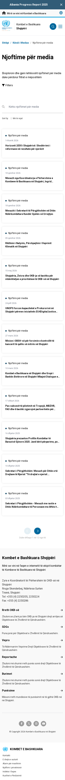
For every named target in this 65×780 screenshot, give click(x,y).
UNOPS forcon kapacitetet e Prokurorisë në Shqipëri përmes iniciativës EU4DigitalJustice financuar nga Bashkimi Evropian (30, 311)
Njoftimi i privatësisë (12, 767)
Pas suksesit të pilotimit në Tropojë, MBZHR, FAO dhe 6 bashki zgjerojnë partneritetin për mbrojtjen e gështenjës (30, 409)
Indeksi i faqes (9, 771)
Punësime (8, 690)
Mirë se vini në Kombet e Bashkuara (26, 13)
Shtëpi (5, 42)
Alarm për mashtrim (12, 763)
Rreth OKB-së (10, 610)
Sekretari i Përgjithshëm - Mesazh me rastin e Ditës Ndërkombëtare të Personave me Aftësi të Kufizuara (31, 507)
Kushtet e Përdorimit (12, 775)
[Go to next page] (37, 531)
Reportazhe (9, 657)
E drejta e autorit (10, 759)
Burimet (7, 673)
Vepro (6, 640)
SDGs (5, 626)
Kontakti (6, 755)
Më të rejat (18, 118)
